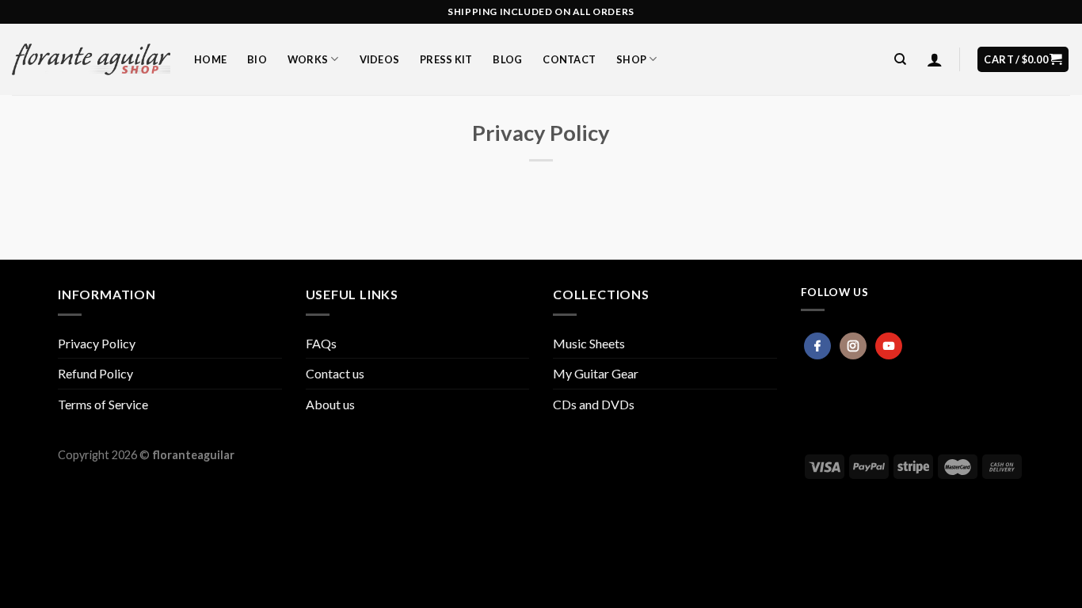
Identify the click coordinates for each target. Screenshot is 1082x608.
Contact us (335, 373)
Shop (631, 59)
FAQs (321, 343)
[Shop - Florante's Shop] (91, 60)
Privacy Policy (96, 343)
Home (210, 59)
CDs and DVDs (593, 404)
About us (330, 404)
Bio (257, 59)
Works (308, 59)
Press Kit (446, 59)
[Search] (900, 59)
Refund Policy (95, 373)
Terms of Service (103, 404)
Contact (569, 59)
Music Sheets (589, 343)
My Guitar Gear (595, 373)
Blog (507, 59)
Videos (380, 59)
